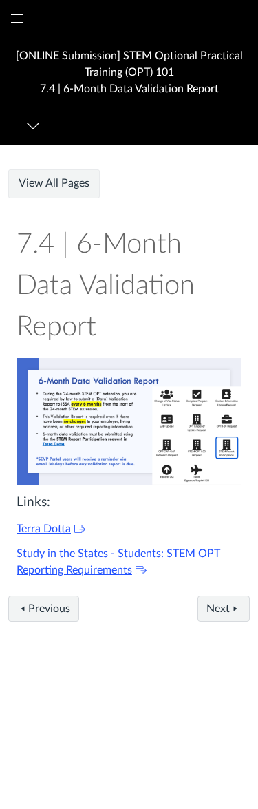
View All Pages (54, 183)
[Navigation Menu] (35, 125)
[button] (129, 71)
